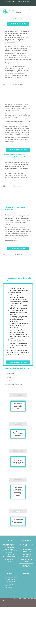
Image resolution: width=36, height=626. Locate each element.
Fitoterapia (18, 511)
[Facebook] (17, 4)
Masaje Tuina (18, 451)
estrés (24, 329)
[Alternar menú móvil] (32, 9)
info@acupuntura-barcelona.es (23, 1)
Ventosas (18, 479)
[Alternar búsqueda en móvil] (29, 9)
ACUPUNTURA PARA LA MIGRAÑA (26, 545)
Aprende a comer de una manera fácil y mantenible (18, 433)
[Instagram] (21, 4)
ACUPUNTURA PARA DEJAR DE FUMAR (26, 566)
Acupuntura (18, 395)
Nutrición (18, 424)
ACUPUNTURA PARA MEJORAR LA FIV (26, 550)
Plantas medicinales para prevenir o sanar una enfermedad (18, 521)
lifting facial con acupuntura (26, 555)
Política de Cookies (23, 603)
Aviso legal (15, 603)
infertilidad (18, 318)
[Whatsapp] (24, 577)
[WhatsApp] (13, 4)
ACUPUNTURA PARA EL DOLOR (26, 560)
